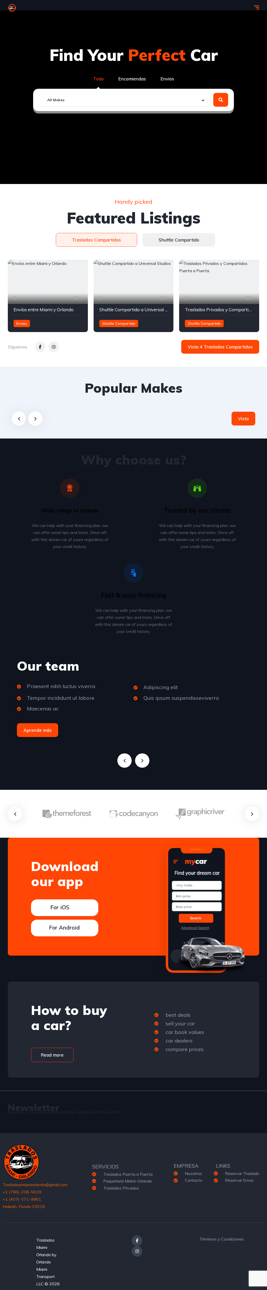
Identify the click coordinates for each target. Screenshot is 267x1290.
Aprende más (37, 730)
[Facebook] (137, 1240)
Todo (98, 78)
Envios (167, 78)
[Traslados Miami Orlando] (12, 8)
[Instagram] (137, 1251)
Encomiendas (132, 78)
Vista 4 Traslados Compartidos (220, 346)
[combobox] (125, 100)
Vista (243, 418)
